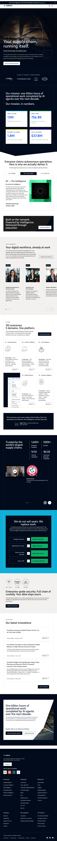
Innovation (23, 815)
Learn (39, 785)
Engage (39, 787)
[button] (52, 5)
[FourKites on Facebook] (47, 838)
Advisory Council (7, 821)
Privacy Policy (6, 837)
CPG (22, 795)
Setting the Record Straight (27, 821)
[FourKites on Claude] (9, 772)
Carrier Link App (41, 826)
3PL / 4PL (23, 805)
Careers (5, 826)
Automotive (23, 782)
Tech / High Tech (24, 785)
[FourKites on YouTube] (53, 838)
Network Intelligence (8, 792)
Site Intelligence (7, 787)
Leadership (6, 818)
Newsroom (6, 823)
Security (27, 837)
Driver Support (41, 823)
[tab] (12, 173)
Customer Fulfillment (8, 785)
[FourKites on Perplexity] (14, 772)
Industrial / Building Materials (27, 787)
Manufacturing (24, 798)
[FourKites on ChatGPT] (5, 772)
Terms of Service (13, 837)
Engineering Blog (42, 790)
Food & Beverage (25, 790)
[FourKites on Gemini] (18, 772)
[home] (7, 5)
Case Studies (41, 782)
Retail (22, 792)
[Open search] (49, 6)
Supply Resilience (7, 782)
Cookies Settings (21, 837)
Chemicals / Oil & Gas (26, 800)
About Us (5, 815)
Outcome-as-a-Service (26, 818)
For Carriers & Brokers (43, 815)
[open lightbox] (15, 468)
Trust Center (33, 837)
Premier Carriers (42, 821)
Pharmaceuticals (25, 803)
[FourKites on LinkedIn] (50, 838)
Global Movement (7, 790)
